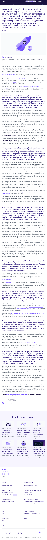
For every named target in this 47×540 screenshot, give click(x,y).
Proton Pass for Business (7, 490)
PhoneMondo (22, 78)
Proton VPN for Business (7, 487)
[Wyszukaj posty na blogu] (44, 4)
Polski (42, 532)
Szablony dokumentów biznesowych (32, 501)
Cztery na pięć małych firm (8, 74)
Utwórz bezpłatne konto (30, 1)
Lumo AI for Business (6, 497)
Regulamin (11, 537)
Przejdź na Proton (28, 492)
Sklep (3, 520)
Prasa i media (27, 515)
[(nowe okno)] (2, 474)
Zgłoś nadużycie (13, 531)
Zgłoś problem (21, 531)
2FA (36, 308)
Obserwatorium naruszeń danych (31, 499)
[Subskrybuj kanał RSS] (42, 4)
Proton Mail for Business (7, 485)
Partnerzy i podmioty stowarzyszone (32, 513)
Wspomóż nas (5, 522)
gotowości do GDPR (36, 192)
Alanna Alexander (8, 57)
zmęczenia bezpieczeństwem (36, 307)
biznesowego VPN (8, 282)
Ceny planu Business (6, 499)
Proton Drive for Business (7, 492)
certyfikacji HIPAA (6, 193)
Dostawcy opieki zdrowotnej (30, 497)
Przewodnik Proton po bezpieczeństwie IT (33, 490)
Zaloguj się (40, 1)
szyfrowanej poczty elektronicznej (19, 313)
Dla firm (36, 4)
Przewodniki (26, 4)
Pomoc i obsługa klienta (29, 511)
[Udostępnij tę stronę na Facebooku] (41, 59)
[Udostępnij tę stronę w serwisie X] (37, 59)
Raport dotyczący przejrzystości (19, 537)
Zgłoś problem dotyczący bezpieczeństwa (11, 533)
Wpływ (3, 515)
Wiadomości (20, 4)
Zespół (3, 513)
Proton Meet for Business (7, 494)
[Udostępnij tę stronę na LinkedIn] (42, 59)
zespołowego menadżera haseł (24, 308)
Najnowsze (14, 4)
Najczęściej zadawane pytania (30, 485)
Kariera (3, 518)
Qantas (14, 82)
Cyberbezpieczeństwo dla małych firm (32, 503)
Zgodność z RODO (28, 494)
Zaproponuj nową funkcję (26, 533)
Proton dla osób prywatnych (8, 501)
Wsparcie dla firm (27, 487)
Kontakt (25, 518)
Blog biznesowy (5, 525)
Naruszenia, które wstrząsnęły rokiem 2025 (17, 394)
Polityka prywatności (5, 537)
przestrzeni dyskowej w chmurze (28, 342)
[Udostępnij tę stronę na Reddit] (39, 59)
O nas (3, 511)
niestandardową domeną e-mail (36, 313)
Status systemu (5, 531)
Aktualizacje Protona (7, 4)
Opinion (31, 4)
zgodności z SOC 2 (26, 192)
